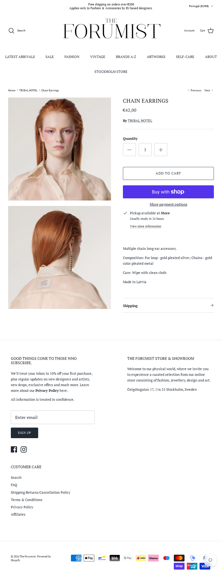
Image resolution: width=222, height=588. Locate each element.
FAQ (14, 484)
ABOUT (211, 56)
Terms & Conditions (27, 499)
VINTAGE (97, 56)
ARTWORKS (156, 56)
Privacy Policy (22, 507)
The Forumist (27, 556)
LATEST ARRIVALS (20, 56)
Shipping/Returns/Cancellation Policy (40, 492)
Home (11, 90)
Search (16, 477)
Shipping (130, 305)
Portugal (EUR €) (199, 6)
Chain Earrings (50, 90)
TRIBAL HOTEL (28, 90)
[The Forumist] (111, 31)
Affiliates (18, 514)
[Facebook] (14, 449)
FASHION (72, 56)
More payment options (168, 204)
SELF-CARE (185, 56)
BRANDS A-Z (126, 56)
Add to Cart (168, 173)
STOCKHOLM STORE (111, 71)
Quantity (130, 138)
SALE (49, 56)
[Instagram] (24, 449)
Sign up (24, 433)
